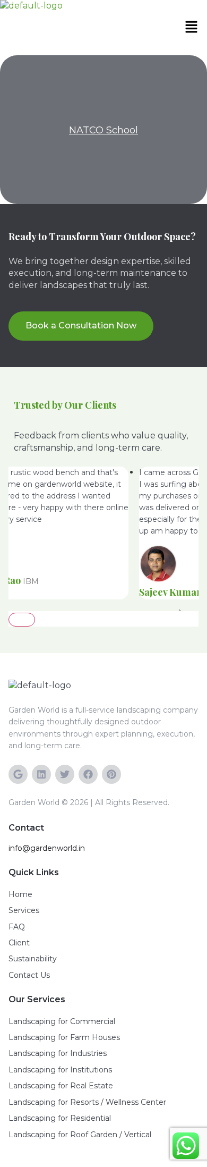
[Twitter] (64, 774)
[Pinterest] (111, 774)
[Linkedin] (41, 774)
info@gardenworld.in (46, 848)
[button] (193, 27)
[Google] (18, 774)
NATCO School (103, 130)
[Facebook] (88, 774)
